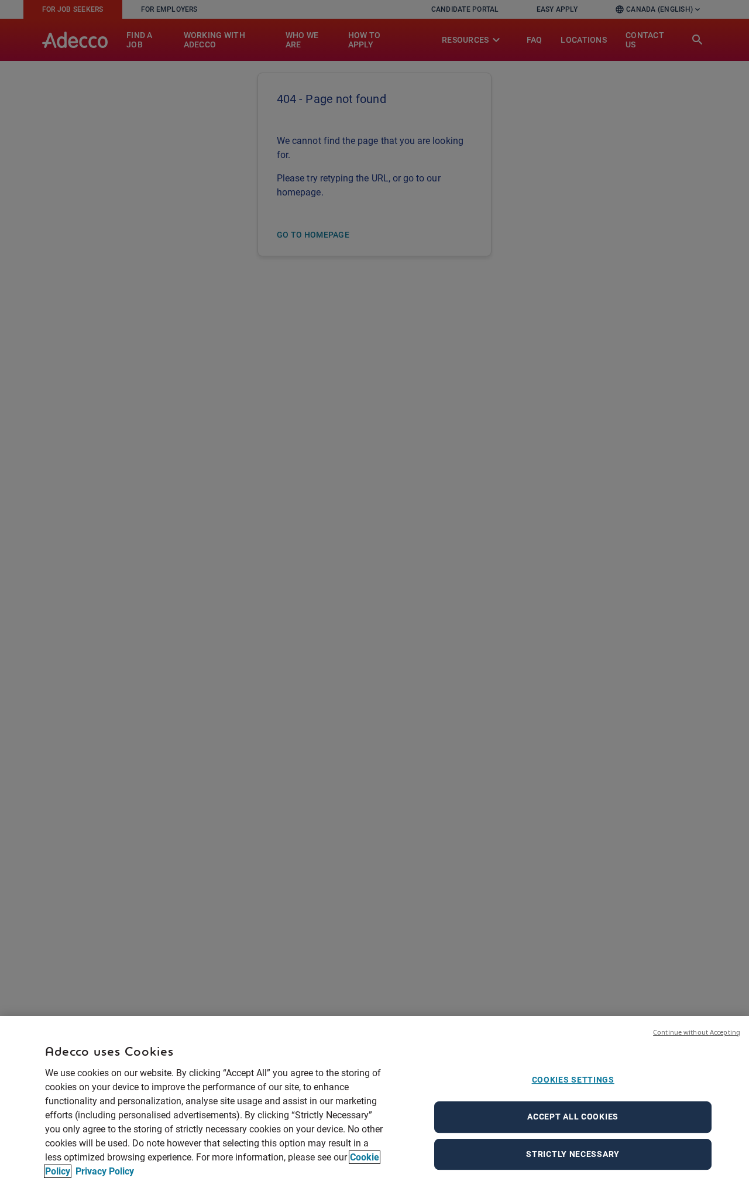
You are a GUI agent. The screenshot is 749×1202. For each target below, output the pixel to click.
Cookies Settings (573, 1079)
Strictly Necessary (573, 1154)
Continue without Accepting (696, 1032)
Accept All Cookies (573, 1116)
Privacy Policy (103, 1171)
